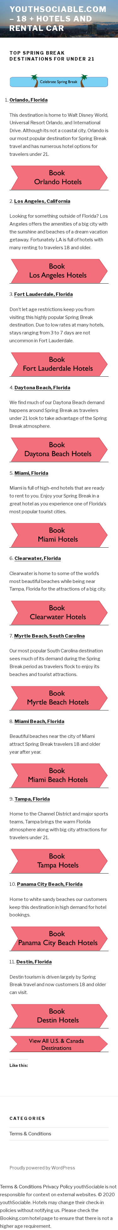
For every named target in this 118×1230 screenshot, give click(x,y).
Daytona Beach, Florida (42, 388)
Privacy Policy (58, 1187)
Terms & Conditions (30, 1134)
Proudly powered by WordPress (42, 1167)
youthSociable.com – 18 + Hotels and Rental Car (58, 19)
